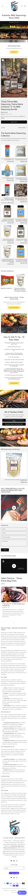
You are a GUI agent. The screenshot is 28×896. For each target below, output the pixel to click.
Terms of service (14, 892)
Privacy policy (23, 888)
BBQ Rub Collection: (6, 288)
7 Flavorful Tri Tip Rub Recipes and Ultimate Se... (13, 604)
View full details (21, 127)
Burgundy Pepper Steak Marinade (14, 424)
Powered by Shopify (15, 888)
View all (3, 583)
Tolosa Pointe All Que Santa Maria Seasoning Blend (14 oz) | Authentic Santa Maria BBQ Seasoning (7, 261)
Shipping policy (13, 890)
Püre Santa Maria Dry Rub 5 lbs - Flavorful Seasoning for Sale (20, 159)
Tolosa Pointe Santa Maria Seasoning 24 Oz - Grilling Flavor (21, 240)
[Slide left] (11, 622)
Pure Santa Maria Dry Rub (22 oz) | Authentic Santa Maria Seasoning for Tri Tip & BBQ (21, 220)
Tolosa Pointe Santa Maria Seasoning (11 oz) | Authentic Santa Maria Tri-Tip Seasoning (7, 220)
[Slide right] (16, 622)
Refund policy (6, 890)
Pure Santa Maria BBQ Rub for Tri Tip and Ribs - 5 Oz (7, 159)
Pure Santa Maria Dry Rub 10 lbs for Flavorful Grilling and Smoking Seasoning (21, 178)
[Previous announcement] (2, 22)
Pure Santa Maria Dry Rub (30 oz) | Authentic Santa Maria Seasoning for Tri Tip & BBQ (21, 260)
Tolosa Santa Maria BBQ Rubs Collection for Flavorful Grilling (20, 290)
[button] (2, 6)
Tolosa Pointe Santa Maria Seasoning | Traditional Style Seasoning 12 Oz (8, 240)
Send (5, 549)
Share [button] (3, 127)
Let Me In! (14, 52)
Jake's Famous (8, 888)
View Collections (14, 307)
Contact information (22, 890)
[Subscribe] (22, 868)
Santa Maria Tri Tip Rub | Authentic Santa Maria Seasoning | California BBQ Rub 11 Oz (7, 199)
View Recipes (14, 383)
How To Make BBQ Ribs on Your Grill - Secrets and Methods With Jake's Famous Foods (13, 490)
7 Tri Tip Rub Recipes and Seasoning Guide (14, 420)
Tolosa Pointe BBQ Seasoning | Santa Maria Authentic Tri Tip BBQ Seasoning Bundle (21, 198)
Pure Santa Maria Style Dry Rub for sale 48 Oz (8, 178)
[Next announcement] (25, 22)
